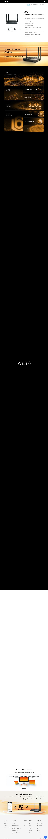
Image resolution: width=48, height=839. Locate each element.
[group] (12, 19)
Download (42, 4)
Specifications (35, 4)
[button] (5, 29)
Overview (28, 4)
